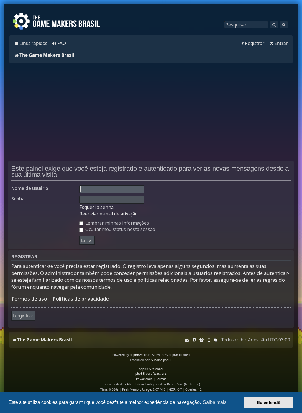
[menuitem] (59, 44)
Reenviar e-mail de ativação (108, 214)
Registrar (23, 316)
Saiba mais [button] (214, 402)
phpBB (134, 355)
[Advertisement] (151, 112)
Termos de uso (29, 298)
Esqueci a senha (96, 207)
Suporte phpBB (162, 360)
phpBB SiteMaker (151, 369)
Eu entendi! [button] (268, 402)
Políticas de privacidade (80, 298)
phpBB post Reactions (151, 373)
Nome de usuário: (30, 188)
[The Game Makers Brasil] (59, 22)
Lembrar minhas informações (116, 223)
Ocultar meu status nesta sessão (119, 229)
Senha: (18, 199)
